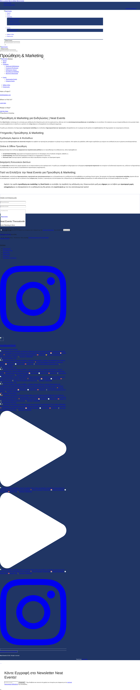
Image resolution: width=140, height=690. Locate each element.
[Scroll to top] (1, 663)
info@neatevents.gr (33, 237)
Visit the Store (4, 111)
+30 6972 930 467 (4, 238)
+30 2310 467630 (43, 237)
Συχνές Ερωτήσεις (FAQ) (9, 5)
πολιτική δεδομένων (48, 230)
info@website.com (5, 95)
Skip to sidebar (12, 1)
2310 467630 (7, 3)
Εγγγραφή (21, 682)
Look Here (3, 103)
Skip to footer (20, 1)
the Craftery (85, 659)
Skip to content (4, 1)
